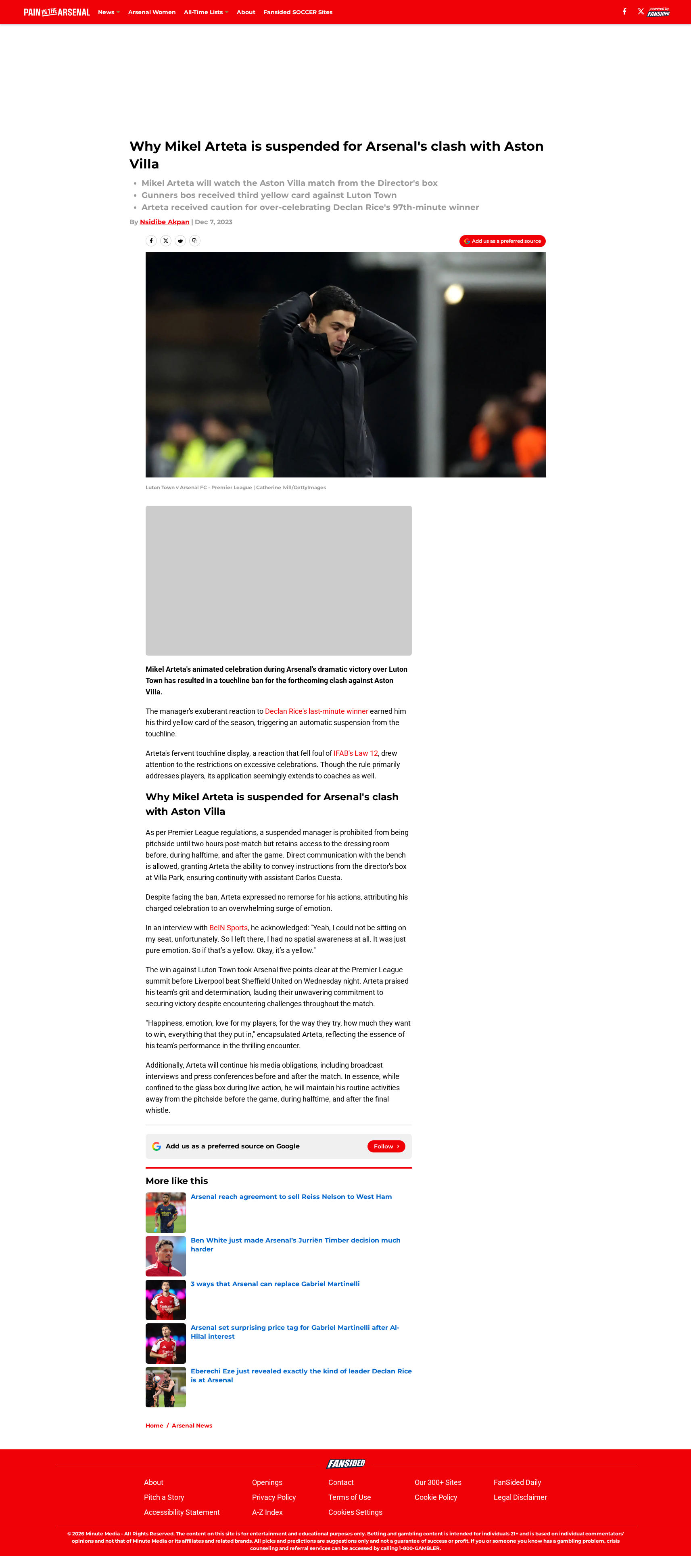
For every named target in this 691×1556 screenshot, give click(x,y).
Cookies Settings (355, 1512)
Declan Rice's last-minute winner (316, 711)
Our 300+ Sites (438, 1482)
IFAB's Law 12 (356, 753)
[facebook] (624, 11)
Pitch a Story (164, 1497)
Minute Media (103, 1534)
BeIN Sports (228, 927)
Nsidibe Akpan (165, 222)
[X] (641, 11)
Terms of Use (349, 1497)
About (246, 12)
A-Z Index (267, 1512)
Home (154, 1425)
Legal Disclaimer (520, 1497)
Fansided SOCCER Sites (297, 12)
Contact (341, 1482)
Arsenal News (192, 1425)
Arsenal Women (152, 12)
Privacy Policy (274, 1497)
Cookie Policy (436, 1497)
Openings (267, 1482)
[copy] (194, 240)
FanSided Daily (517, 1482)
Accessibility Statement (182, 1512)
